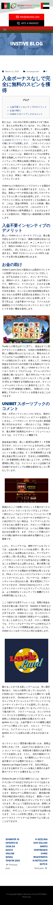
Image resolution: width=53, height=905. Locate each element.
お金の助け (15, 110)
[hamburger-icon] (4, 30)
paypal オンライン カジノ (17, 140)
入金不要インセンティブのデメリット (28, 107)
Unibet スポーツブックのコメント (26, 114)
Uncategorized (32, 71)
